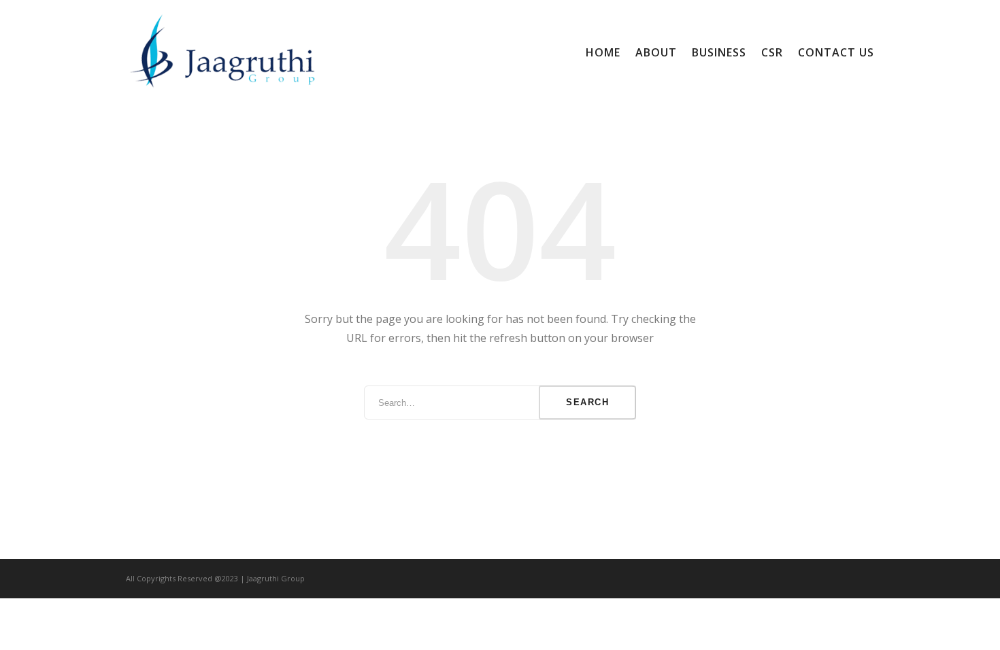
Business (719, 52)
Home (603, 52)
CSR (772, 52)
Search (587, 402)
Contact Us (836, 52)
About (656, 52)
